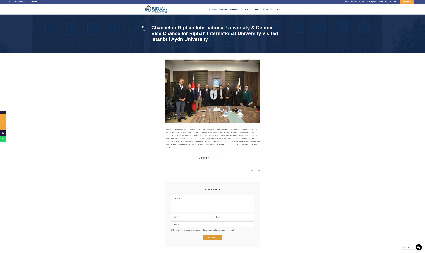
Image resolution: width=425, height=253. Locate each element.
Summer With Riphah (367, 2)
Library (380, 2)
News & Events (269, 9)
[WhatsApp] (3, 139)
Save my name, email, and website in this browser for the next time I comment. (203, 230)
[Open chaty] (419, 247)
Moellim (388, 2)
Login (395, 2)
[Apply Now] (3, 133)
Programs (257, 9)
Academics (234, 9)
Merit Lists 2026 (351, 2)
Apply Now (407, 2)
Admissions (223, 9)
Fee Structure (246, 9)
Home (208, 9)
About (214, 9)
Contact (280, 9)
